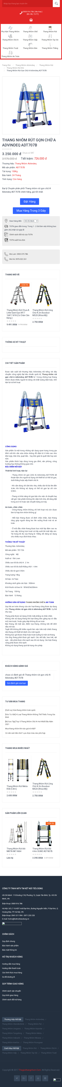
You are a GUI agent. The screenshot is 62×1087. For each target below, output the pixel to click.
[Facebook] (31, 1078)
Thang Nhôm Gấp (30, 40)
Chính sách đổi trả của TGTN (21, 234)
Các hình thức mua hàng (12, 972)
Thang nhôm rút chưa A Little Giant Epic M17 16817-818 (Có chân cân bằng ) (18, 314)
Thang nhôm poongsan (33, 1042)
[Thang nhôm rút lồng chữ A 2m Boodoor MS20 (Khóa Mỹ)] (44, 768)
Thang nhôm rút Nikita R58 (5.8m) (17, 787)
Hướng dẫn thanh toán (11, 968)
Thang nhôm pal (35, 1024)
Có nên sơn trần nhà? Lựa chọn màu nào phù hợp (25, 733)
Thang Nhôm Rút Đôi (15, 68)
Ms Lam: (18, 254)
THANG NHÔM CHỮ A (35, 602)
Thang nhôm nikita (34, 1033)
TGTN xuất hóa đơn (17, 240)
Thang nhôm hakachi (11, 1038)
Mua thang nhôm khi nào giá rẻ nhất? (20, 729)
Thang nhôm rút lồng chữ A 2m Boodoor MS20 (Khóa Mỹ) (42, 312)
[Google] (24, 1078)
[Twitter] (17, 1078)
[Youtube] (38, 1078)
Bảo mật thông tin (9, 950)
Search (56, 3)
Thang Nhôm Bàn (30, 48)
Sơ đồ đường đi (8, 977)
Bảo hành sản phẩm (10, 946)
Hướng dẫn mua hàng (11, 964)
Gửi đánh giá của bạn (16, 683)
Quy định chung (8, 941)
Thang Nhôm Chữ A (10, 40)
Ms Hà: (18, 259)
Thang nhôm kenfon (10, 1042)
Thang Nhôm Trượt (10, 48)
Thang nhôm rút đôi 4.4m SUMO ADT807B (42, 849)
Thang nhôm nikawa (32, 1038)
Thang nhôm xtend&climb (13, 1024)
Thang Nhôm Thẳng (50, 48)
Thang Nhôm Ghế (30, 31)
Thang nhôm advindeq (34, 1019)
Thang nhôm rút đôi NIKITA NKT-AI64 (16, 849)
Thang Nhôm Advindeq (25, 65)
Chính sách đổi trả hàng (11, 999)
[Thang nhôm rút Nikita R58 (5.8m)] (18, 770)
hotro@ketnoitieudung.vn (18, 919)
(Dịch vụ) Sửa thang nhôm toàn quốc (20, 710)
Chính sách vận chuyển (11, 991)
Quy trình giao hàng (10, 995)
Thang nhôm (48, 374)
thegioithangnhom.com (30, 1070)
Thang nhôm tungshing (12, 1033)
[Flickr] (45, 1078)
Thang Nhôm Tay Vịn (50, 40)
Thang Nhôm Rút (50, 31)
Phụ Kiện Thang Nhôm (10, 31)
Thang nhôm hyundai (33, 1029)
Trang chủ (6, 65)
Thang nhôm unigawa (11, 1029)
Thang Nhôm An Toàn (10, 56)
